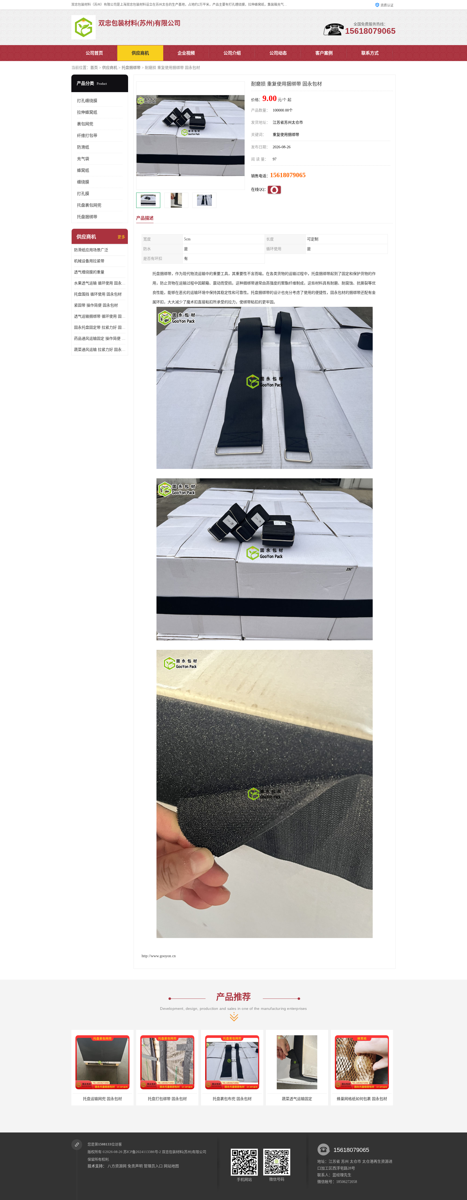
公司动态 (278, 53)
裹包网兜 (85, 124)
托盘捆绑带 (131, 68)
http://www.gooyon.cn (159, 956)
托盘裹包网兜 (89, 205)
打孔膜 (83, 193)
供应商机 (140, 53)
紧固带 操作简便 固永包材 (96, 305)
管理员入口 (153, 1166)
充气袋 (83, 159)
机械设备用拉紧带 (89, 261)
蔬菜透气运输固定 (232, 1099)
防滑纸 (83, 147)
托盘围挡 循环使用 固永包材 (98, 294)
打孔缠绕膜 (87, 101)
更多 (121, 237)
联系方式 (370, 53)
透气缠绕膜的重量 (89, 272)
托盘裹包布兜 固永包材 (167, 1099)
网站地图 (171, 1166)
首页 (94, 68)
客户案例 (324, 53)
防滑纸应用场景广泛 (91, 250)
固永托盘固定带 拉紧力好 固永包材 (99, 327)
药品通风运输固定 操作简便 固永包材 (99, 339)
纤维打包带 (87, 135)
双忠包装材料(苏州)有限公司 (184, 1152)
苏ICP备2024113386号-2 (142, 1152)
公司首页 (94, 53)
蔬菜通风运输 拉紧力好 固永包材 (99, 350)
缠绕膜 (83, 182)
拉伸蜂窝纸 (87, 112)
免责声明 (135, 1166)
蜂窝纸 (83, 170)
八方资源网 (117, 1166)
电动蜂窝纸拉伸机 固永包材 (362, 1099)
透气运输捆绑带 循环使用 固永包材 (99, 316)
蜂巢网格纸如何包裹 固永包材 (297, 1099)
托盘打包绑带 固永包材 (102, 1099)
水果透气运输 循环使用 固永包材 (99, 283)
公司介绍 (232, 53)
